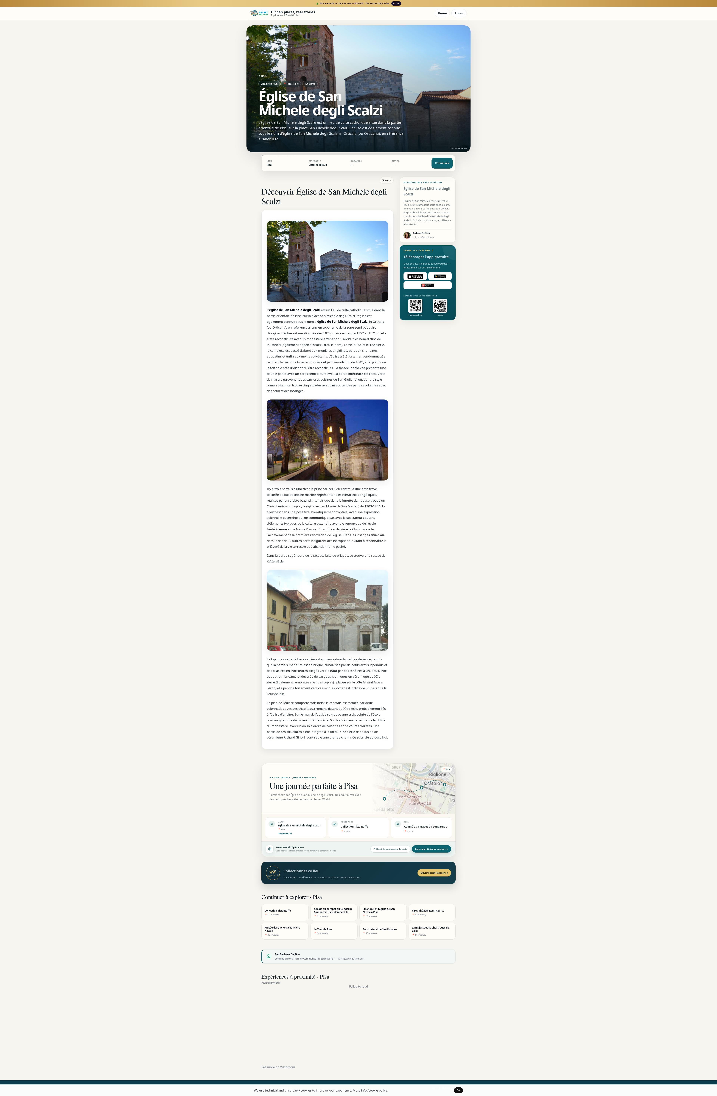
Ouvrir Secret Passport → (434, 872)
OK (458, 1090)
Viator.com (287, 1067)
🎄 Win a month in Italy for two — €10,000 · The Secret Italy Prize (357, 3)
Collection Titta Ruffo (354, 826)
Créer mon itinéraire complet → (431, 849)
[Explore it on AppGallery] (427, 285)
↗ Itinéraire (442, 163)
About (459, 13)
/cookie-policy (377, 1090)
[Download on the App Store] (415, 276)
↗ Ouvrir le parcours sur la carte (390, 849)
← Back (262, 76)
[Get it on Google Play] (440, 276)
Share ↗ (386, 180)
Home (442, 13)
